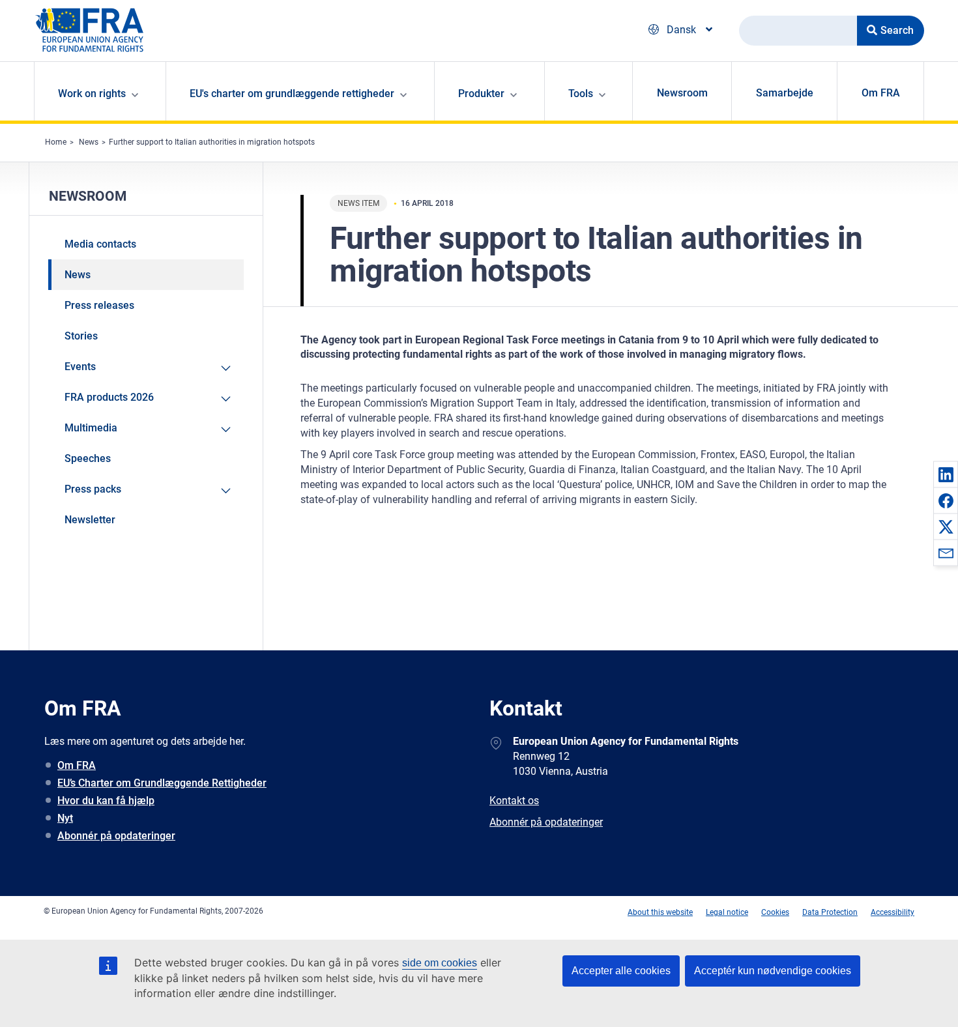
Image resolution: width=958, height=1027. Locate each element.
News (88, 142)
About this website (660, 912)
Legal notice (727, 912)
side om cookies (439, 962)
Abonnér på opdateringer (116, 836)
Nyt (65, 818)
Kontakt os (514, 800)
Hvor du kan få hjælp (105, 800)
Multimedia (91, 428)
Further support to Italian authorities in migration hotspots (212, 142)
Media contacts (100, 244)
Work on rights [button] (92, 93)
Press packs (93, 489)
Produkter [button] (481, 93)
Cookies (775, 912)
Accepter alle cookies (621, 970)
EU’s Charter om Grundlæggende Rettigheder (162, 783)
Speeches (88, 458)
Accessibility (892, 912)
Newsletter (90, 520)
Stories (81, 336)
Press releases (99, 305)
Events (80, 366)
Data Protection (830, 912)
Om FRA (881, 93)
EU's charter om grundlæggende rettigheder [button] (292, 93)
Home (55, 142)
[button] (945, 474)
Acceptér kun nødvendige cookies (772, 970)
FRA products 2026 (109, 397)
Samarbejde (784, 93)
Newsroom (682, 93)
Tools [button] (580, 93)
